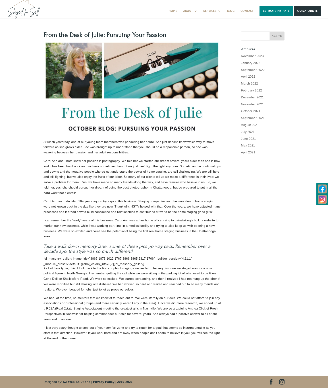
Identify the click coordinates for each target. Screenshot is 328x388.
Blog (231, 11)
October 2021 (250, 111)
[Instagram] (322, 199)
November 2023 (252, 56)
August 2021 (250, 125)
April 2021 (248, 152)
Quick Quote (307, 11)
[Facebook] (322, 188)
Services (209, 11)
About (188, 11)
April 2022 (248, 76)
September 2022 (253, 70)
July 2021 (248, 132)
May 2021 (248, 145)
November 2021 (252, 104)
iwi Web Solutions (76, 382)
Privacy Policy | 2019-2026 (113, 382)
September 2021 (253, 118)
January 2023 (250, 63)
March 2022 (249, 83)
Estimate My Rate (276, 11)
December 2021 (252, 97)
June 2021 (248, 138)
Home (173, 11)
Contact (247, 11)
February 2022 (251, 90)
